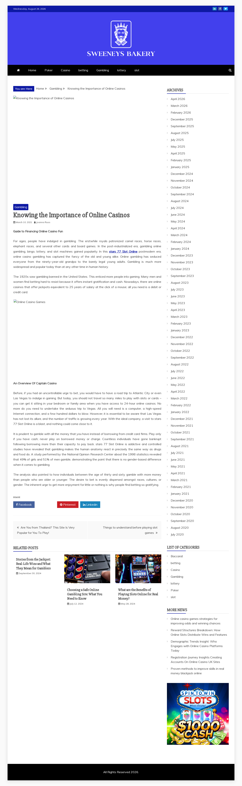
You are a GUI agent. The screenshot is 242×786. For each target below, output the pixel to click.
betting (83, 70)
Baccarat (177, 556)
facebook (220, 8)
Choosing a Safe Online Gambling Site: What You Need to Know (84, 594)
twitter (225, 8)
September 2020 (182, 521)
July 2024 (177, 208)
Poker (49, 70)
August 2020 (180, 527)
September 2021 (182, 439)
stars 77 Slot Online (123, 251)
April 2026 (178, 99)
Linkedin (91, 504)
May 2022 (178, 385)
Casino (65, 70)
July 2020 (177, 534)
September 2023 (182, 276)
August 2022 (180, 364)
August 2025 (180, 133)
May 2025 (178, 146)
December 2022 (182, 337)
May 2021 (178, 466)
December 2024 (182, 174)
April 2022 (178, 391)
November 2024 (182, 180)
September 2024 (182, 194)
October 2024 (180, 187)
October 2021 (180, 432)
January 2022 (180, 412)
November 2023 (182, 262)
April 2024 (178, 228)
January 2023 (180, 330)
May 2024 (178, 221)
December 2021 (182, 419)
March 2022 (179, 398)
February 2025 (181, 160)
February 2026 (181, 112)
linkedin (215, 8)
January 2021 (180, 493)
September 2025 (182, 126)
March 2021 (179, 480)
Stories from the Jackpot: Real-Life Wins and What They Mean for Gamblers (33, 563)
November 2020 (182, 507)
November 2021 (182, 425)
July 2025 (177, 140)
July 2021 (177, 453)
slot (136, 70)
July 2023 (177, 289)
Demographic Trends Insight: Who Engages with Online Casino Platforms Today (197, 645)
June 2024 (178, 214)
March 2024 (179, 235)
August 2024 (180, 201)
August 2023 (180, 282)
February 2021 (181, 487)
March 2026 (179, 106)
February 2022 (181, 405)
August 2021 (180, 446)
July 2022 (177, 371)
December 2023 (182, 255)
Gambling (102, 70)
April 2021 (178, 473)
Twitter (47, 504)
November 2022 (182, 344)
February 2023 (181, 323)
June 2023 (178, 296)
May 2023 (178, 303)
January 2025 (180, 167)
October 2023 (180, 269)
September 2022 (182, 357)
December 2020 (182, 500)
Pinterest (69, 504)
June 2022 (178, 378)
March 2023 (179, 317)
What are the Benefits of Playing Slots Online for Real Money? (138, 594)
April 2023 (178, 310)
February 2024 (181, 242)
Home (32, 70)
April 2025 (178, 153)
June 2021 (178, 459)
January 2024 (180, 248)
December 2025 (182, 119)
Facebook (25, 504)
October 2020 (180, 514)
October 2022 (180, 351)
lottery (121, 70)
